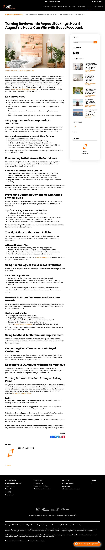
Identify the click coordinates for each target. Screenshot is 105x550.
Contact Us (99, 7)
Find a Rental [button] (9, 495)
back (8, 465)
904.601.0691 (98, 2)
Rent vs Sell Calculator (41, 486)
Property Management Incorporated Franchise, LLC (59, 515)
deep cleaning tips (42, 257)
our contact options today (21, 393)
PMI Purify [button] (8, 489)
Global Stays (62, 7)
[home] (9, 7)
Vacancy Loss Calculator (42, 489)
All (75, 127)
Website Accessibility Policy (85, 531)
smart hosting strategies (23, 324)
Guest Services (10, 486)
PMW (62, 525)
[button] (74, 53)
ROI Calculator (38, 483)
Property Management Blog (14, 14)
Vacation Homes (50, 7)
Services (72, 7)
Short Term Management (13, 483)
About (89, 7)
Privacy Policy (77, 525)
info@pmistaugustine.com (71, 489)
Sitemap (68, 525)
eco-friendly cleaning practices (23, 89)
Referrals (81, 7)
